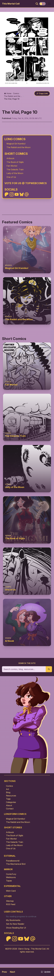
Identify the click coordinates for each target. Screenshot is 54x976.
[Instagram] (12, 194)
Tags (8, 799)
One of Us (11, 177)
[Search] (36, 3)
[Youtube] (17, 194)
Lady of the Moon (15, 173)
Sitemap (10, 901)
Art (7, 789)
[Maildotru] (27, 194)
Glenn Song (23, 949)
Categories (11, 802)
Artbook (10, 158)
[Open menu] (49, 3)
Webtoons (11, 877)
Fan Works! (12, 166)
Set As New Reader (15, 924)
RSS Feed (10, 904)
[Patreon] (7, 194)
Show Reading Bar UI (16, 927)
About (9, 805)
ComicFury (11, 874)
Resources (11, 795)
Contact (9, 808)
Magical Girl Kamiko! (16, 143)
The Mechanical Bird (15, 864)
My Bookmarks (13, 920)
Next (12, 971)
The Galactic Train (15, 169)
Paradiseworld (12, 860)
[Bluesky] (22, 194)
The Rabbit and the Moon (19, 147)
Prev (4, 971)
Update (47, 972)
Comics (9, 786)
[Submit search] (49, 669)
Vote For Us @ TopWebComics (26, 183)
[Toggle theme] (42, 3)
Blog (8, 792)
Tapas (9, 880)
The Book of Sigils (15, 162)
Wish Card (11, 891)
